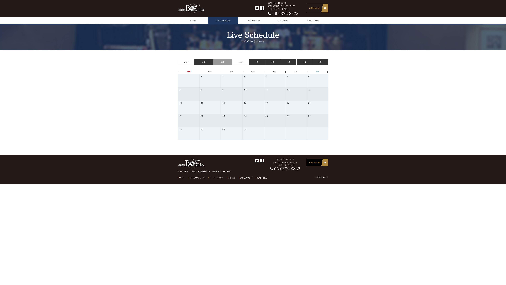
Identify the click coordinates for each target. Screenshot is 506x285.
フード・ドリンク (216, 178)
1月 (257, 62)
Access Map (313, 21)
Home (193, 21)
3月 (288, 62)
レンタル (231, 178)
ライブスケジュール (197, 178)
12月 (223, 62)
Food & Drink (253, 21)
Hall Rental (283, 21)
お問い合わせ (314, 8)
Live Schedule (223, 21)
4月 (304, 62)
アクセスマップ (246, 178)
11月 (204, 62)
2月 (272, 62)
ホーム (181, 178)
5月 (320, 62)
